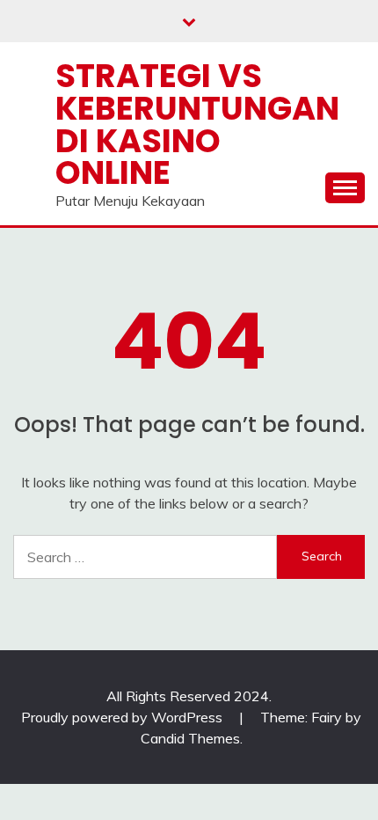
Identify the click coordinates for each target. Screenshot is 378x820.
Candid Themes (190, 738)
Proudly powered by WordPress (123, 717)
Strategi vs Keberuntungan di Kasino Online (197, 124)
